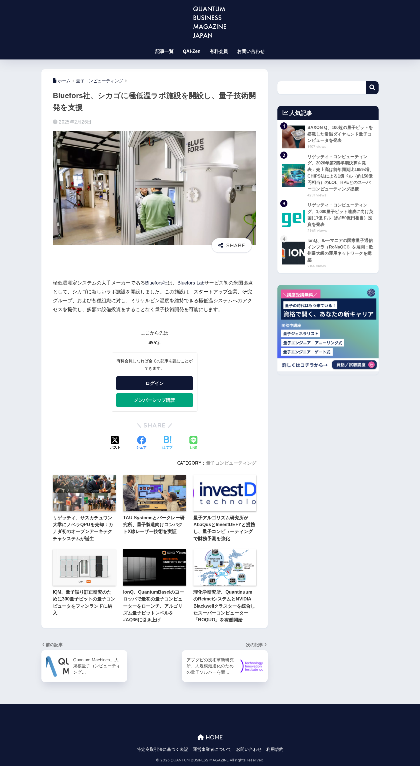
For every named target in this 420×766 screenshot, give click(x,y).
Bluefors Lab (190, 283)
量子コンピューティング (231, 463)
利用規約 (274, 749)
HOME (213, 737)
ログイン (154, 383)
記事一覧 (164, 51)
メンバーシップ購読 (154, 400)
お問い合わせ (251, 51)
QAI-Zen (192, 51)
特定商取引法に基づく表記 (162, 749)
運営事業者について (212, 749)
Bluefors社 (156, 283)
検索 (372, 87)
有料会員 (219, 51)
